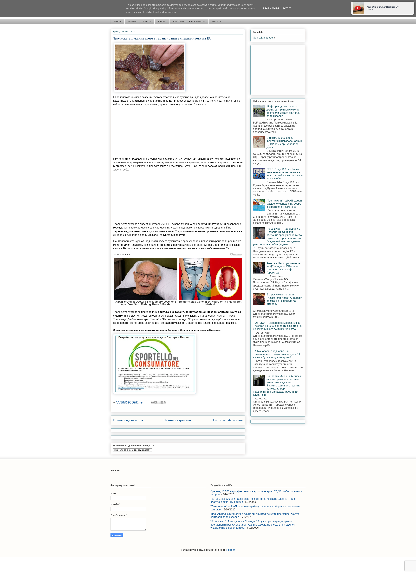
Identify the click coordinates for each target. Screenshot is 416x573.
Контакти (216, 21)
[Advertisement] (178, 131)
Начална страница (177, 420)
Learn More (271, 8)
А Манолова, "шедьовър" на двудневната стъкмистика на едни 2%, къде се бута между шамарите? (277, 354)
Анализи (147, 21)
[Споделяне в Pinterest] (164, 402)
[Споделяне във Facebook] (161, 402)
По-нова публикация (128, 420)
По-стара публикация (227, 420)
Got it (286, 8)
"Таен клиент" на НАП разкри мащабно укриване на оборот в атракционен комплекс (284, 203)
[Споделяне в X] (158, 402)
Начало (117, 21)
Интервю (132, 21)
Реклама (162, 21)
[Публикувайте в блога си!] (155, 402)
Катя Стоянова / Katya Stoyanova (189, 21)
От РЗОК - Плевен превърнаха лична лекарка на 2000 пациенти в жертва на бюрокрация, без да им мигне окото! (277, 325)
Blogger (230, 549)
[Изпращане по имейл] (152, 402)
